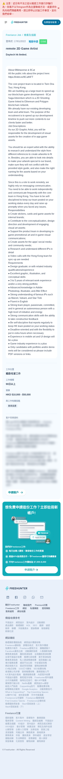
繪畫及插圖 (10, 723)
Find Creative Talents (15, 701)
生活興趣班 (21, 738)
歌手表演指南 (45, 657)
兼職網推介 (45, 648)
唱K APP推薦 (40, 680)
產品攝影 (9, 625)
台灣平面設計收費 (13, 657)
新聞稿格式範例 (12, 689)
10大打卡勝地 (25, 668)
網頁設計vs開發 (41, 683)
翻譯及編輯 (38, 721)
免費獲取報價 (50, 22)
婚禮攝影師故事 (12, 704)
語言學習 (47, 735)
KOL (28, 625)
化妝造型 (20, 741)
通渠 (48, 625)
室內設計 (30, 622)
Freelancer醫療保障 (35, 698)
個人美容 (43, 738)
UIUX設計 (9, 726)
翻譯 (41, 625)
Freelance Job (13, 35)
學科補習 (37, 735)
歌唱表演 (41, 732)
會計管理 (21, 726)
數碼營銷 (41, 718)
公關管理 (9, 729)
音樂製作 (30, 718)
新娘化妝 (9, 631)
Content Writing (23, 721)
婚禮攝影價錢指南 (13, 642)
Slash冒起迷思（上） (31, 704)
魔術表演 (26, 735)
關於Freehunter (12, 605)
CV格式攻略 (10, 668)
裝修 (7, 628)
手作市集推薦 (37, 695)
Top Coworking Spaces (37, 692)
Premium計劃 (41, 605)
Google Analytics (29, 689)
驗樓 (14, 628)
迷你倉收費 (24, 695)
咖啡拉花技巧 (26, 680)
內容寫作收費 (44, 674)
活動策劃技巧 (46, 689)
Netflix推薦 (27, 683)
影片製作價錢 (42, 645)
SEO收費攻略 (40, 668)
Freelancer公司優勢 (14, 698)
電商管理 (9, 721)
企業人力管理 (22, 729)
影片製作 (20, 718)
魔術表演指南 (26, 654)
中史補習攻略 (41, 663)
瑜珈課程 (45, 628)
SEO (35, 625)
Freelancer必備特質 (36, 701)
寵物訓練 (30, 741)
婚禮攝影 (20, 625)
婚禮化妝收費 (30, 657)
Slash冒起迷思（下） (15, 706)
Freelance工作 (12, 608)
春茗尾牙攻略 (26, 677)
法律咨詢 (34, 729)
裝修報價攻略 (28, 671)
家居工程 (45, 729)
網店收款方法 (11, 666)
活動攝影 (41, 622)
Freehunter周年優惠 (44, 677)
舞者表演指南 (11, 660)
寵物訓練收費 (41, 666)
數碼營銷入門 (43, 671)
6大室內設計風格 (13, 674)
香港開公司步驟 (12, 671)
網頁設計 (20, 622)
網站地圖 (21, 611)
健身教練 (35, 628)
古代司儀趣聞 (11, 680)
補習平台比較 (26, 663)
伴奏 (18, 735)
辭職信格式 (28, 645)
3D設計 (21, 723)
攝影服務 (9, 718)
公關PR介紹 (10, 695)
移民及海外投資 (45, 726)
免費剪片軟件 (11, 648)
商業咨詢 (31, 726)
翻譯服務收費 (29, 674)
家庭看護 (9, 741)
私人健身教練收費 (28, 660)
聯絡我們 (27, 605)
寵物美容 (41, 741)
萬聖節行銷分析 (12, 683)
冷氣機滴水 (23, 628)
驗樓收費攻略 (43, 686)
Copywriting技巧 (27, 686)
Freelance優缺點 (13, 645)
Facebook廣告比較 (14, 651)
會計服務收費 (11, 663)
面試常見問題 (26, 666)
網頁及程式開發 (45, 723)
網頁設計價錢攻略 (32, 642)
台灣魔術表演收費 (43, 654)
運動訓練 (9, 738)
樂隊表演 (9, 735)
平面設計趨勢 (11, 677)
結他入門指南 (11, 686)
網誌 (25, 608)
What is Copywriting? (15, 692)
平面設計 (9, 622)
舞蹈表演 (30, 732)
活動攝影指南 (31, 651)
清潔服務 (9, 732)
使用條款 (46, 608)
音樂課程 (32, 738)
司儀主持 (20, 732)
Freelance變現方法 (29, 648)
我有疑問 (10, 611)
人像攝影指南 (46, 651)
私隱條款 (34, 608)
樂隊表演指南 (11, 654)
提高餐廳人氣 (45, 660)
